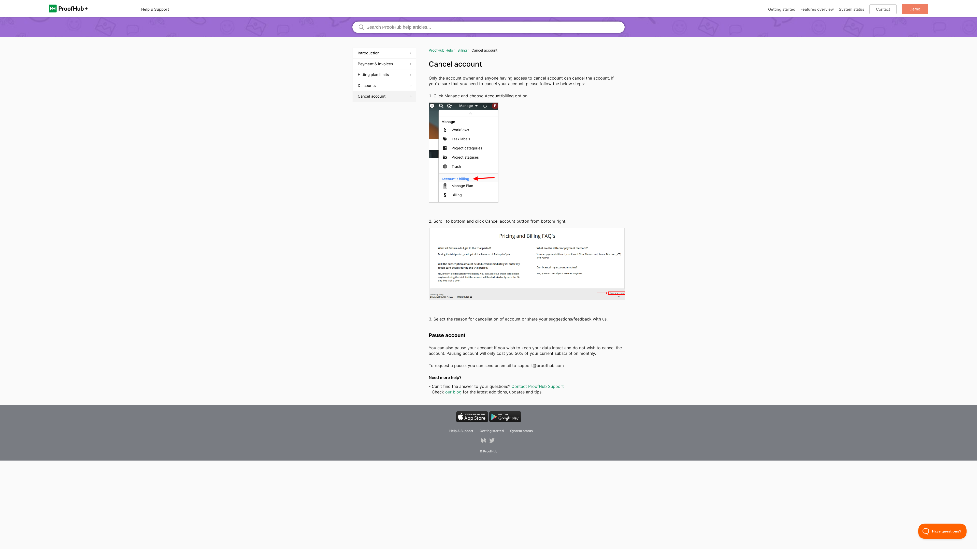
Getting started (781, 9)
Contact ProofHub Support (537, 386)
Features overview (817, 9)
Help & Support (155, 9)
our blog (453, 391)
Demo (915, 9)
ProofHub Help (441, 50)
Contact (883, 9)
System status (851, 9)
